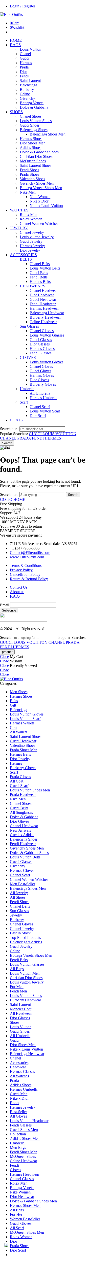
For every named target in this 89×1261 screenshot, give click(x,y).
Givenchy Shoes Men (37, 183)
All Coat (16, 781)
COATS (16, 420)
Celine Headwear (43, 322)
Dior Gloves (39, 380)
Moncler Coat (20, 1009)
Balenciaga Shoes (33, 130)
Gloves (15, 1170)
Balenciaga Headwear (47, 313)
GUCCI (36, 434)
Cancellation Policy (25, 574)
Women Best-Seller (25, 1219)
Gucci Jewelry (31, 241)
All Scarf (17, 1228)
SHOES (16, 112)
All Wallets (18, 732)
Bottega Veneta (32, 103)
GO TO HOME (12, 499)
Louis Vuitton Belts (45, 268)
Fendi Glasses (40, 353)
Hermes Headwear (44, 308)
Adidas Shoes (30, 147)
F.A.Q (15, 596)
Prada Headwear (23, 794)
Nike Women (40, 197)
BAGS (15, 45)
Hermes (26, 63)
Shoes (14, 1022)
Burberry (27, 89)
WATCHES (19, 210)
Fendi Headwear (43, 304)
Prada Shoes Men (23, 750)
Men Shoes (18, 692)
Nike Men (28, 192)
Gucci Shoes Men (24, 1129)
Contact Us (18, 587)
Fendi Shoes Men (23, 1152)
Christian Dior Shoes (36, 156)
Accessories (19, 1062)
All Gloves (18, 1116)
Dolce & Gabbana (34, 107)
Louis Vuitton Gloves (46, 362)
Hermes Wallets (22, 723)
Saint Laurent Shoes (35, 165)
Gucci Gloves (40, 371)
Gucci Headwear (43, 299)
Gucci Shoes (30, 125)
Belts (14, 701)
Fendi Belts (38, 277)
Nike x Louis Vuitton (46, 206)
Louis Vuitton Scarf (45, 411)
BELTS (26, 259)
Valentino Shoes (32, 179)
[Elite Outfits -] (11, 14)
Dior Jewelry (30, 250)
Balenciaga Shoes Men (48, 134)
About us (17, 592)
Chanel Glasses (42, 331)
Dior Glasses (40, 344)
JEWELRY (19, 228)
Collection (18, 1134)
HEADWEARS (32, 286)
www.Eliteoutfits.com (27, 557)
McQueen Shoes (33, 161)
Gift (13, 705)
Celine (25, 94)
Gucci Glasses (41, 340)
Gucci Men (18, 1094)
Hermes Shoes (31, 138)
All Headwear (21, 1013)
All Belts (17, 1210)
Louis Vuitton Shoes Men (30, 790)
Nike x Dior (39, 201)
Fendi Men (18, 991)
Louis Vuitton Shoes (36, 121)
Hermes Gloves (42, 375)
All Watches (19, 1076)
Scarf (24, 402)
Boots (14, 1103)
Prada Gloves (20, 777)
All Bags (17, 969)
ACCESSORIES (23, 255)
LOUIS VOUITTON (59, 434)
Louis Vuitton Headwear (29, 1121)
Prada (24, 67)
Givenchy (27, 98)
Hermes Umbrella (43, 398)
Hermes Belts (40, 281)
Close (4, 656)
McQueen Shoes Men (27, 1232)
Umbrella (27, 389)
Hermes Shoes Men (25, 1205)
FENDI (38, 438)
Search (7, 443)
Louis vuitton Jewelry (37, 237)
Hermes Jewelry (32, 246)
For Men (16, 987)
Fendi (24, 76)
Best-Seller (18, 1112)
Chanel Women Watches (39, 223)
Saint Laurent (30, 80)
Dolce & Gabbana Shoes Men (33, 1201)
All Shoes (17, 897)
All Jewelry (19, 893)
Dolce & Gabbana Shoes (39, 152)
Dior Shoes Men (32, 143)
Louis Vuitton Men (25, 973)
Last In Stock (20, 933)
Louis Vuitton (30, 49)
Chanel (25, 54)
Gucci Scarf (19, 786)
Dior (23, 71)
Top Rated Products (25, 937)
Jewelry (16, 915)
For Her (16, 1214)
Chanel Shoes (30, 116)
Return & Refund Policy (29, 579)
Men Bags (18, 1147)
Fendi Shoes (29, 170)
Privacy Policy (21, 570)
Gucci (24, 58)
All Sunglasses (21, 812)
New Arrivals (20, 830)
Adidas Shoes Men (25, 1138)
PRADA (24, 438)
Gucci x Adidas (22, 835)
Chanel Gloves (41, 366)
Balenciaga (28, 85)
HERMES (53, 438)
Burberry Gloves (43, 384)
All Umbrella (40, 393)
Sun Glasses (29, 326)
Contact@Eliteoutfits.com (30, 552)
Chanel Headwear (44, 290)
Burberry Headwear (45, 317)
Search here (9, 429)
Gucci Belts (39, 273)
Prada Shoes (29, 174)
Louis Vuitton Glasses (47, 335)
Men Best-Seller (22, 884)
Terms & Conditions (26, 565)
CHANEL (8, 438)
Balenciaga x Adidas (26, 942)
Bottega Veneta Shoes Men (41, 188)
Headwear (18, 1067)
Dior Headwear (42, 295)
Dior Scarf (38, 415)
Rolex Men (28, 214)
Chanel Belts (40, 264)
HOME (16, 40)
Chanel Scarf (40, 407)
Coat (13, 727)
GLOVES (28, 357)
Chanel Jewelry (32, 232)
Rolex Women (31, 219)
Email (4, 605)
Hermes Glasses (42, 348)
